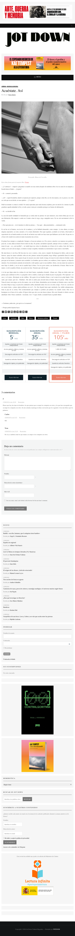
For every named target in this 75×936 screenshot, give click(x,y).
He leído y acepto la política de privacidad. (16, 838)
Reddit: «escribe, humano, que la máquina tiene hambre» (21, 533)
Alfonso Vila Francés (16, 545)
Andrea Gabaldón (15, 582)
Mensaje (6, 455)
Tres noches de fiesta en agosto (13, 579)
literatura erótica (43, 318)
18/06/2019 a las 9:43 (11, 417)
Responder (21, 402)
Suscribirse (14, 377)
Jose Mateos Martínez (16, 601)
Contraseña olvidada (9, 659)
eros (4, 318)
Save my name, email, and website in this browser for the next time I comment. (27, 500)
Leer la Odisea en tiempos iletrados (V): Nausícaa (19, 552)
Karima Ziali (13, 610)
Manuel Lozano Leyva (16, 573)
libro (22, 318)
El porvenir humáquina (10, 561)
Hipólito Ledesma (15, 619)
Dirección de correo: (9, 829)
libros (31, 318)
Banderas (6, 607)
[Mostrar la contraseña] (69, 644)
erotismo (13, 318)
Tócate (27, 182)
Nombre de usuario (8, 633)
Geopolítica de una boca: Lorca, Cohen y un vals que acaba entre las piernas (28, 616)
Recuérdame (8, 648)
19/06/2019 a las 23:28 (11, 431)
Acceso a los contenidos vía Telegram (14, 847)
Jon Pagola (13, 592)
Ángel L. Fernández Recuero (18, 536)
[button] (37, 77)
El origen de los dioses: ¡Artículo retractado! (17, 570)
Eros (4, 86)
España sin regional (9, 542)
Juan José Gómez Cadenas (17, 555)
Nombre (6, 474)
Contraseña (6, 640)
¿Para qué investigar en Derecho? (14, 598)
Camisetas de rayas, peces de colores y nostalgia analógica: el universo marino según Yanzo (33, 589)
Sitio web (7, 492)
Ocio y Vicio (12, 86)
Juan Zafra (13, 564)
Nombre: (5, 820)
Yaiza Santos (12, 95)
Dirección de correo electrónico (13, 483)
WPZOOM (56, 929)
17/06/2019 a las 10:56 (9, 402)
